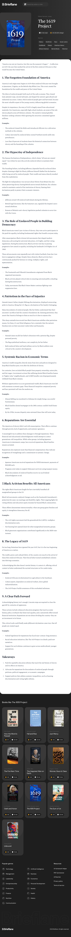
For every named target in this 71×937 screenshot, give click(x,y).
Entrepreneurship (11, 884)
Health (33, 893)
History (33, 898)
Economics (34, 879)
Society (33, 888)
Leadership (9, 879)
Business (33, 874)
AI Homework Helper (60, 869)
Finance (8, 893)
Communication (11, 903)
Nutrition (8, 898)
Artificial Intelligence (37, 869)
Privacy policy (58, 881)
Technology (9, 869)
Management (10, 874)
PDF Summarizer (59, 873)
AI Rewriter (57, 877)
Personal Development (38, 884)
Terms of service (59, 885)
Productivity (10, 888)
